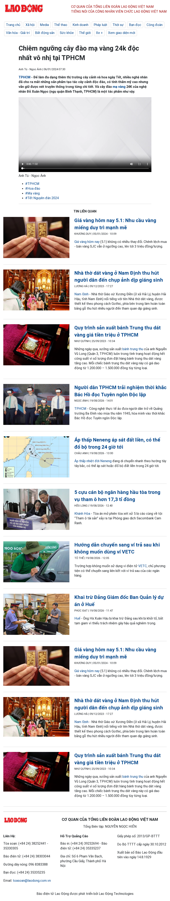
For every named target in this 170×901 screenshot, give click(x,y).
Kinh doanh (80, 25)
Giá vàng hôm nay (86, 242)
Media (44, 25)
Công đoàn (155, 25)
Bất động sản (44, 33)
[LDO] (36, 238)
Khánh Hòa (82, 514)
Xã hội (30, 25)
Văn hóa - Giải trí (18, 33)
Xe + (99, 33)
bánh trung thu (132, 349)
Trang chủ (13, 25)
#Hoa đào (32, 188)
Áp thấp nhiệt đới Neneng (93, 461)
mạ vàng (119, 87)
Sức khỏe (67, 33)
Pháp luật (100, 25)
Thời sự (118, 25)
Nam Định (81, 294)
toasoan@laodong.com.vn (32, 881)
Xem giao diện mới (121, 33)
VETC (142, 566)
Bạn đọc (135, 25)
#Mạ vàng (32, 193)
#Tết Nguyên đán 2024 (42, 198)
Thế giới (85, 33)
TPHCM (24, 77)
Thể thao (60, 25)
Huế (77, 618)
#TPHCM (32, 184)
